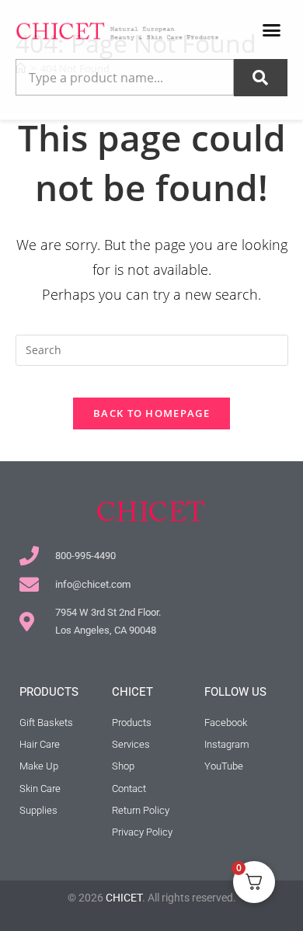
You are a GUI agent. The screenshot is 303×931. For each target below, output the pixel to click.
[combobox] (125, 77)
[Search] (260, 77)
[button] (272, 30)
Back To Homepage (151, 413)
